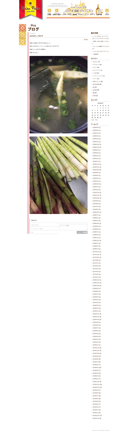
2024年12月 (96, 144)
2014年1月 (96, 378)
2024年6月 (96, 153)
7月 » (96, 120)
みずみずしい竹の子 (36, 36)
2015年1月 (96, 345)
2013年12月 (96, 381)
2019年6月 (96, 235)
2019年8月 (96, 229)
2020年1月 (96, 220)
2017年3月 (96, 274)
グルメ (95, 67)
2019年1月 (96, 237)
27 (92, 117)
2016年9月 (96, 288)
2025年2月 (96, 139)
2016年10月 (96, 285)
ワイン (95, 78)
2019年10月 (96, 223)
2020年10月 (96, 212)
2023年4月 (96, 178)
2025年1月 (96, 141)
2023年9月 (96, 172)
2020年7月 (96, 215)
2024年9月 (96, 150)
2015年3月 (96, 339)
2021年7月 (96, 206)
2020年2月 (96, 218)
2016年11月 (96, 283)
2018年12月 (96, 240)
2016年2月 (96, 308)
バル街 (95, 73)
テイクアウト (96, 70)
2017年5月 (96, 268)
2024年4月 (96, 155)
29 (97, 117)
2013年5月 (96, 401)
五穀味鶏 (95, 54)
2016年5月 (96, 299)
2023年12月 (96, 164)
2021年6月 (96, 209)
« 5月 (92, 120)
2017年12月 (96, 251)
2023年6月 (96, 175)
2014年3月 (96, 373)
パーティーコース (98, 76)
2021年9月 (96, 201)
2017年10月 (96, 257)
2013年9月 (96, 390)
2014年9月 (96, 356)
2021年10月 (96, 198)
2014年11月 (96, 350)
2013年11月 (96, 384)
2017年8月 (96, 260)
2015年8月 (96, 325)
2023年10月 (96, 170)
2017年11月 (96, 254)
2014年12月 (96, 348)
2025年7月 (96, 133)
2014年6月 (96, 364)
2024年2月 (96, 158)
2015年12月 (96, 314)
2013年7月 (96, 395)
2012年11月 (96, 418)
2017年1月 (96, 277)
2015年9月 (96, 322)
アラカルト (96, 64)
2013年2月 (96, 410)
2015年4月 (96, 336)
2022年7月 (96, 187)
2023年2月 (96, 181)
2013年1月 (96, 412)
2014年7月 (96, 362)
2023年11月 (96, 167)
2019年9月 (96, 226)
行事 (94, 95)
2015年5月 (96, 333)
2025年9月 (96, 130)
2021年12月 (96, 192)
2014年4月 (96, 370)
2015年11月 (96, 316)
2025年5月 (96, 136)
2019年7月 (96, 232)
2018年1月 (96, 249)
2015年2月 (96, 342)
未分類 (86, 39)
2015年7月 (96, 328)
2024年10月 (96, 147)
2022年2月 (96, 189)
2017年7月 (96, 263)
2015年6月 (96, 330)
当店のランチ (96, 81)
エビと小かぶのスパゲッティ (101, 51)
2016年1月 (96, 311)
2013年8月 (96, 393)
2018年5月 (96, 246)
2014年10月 (96, 353)
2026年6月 (96, 127)
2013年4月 (96, 404)
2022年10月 (96, 184)
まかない (95, 61)
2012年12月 (96, 415)
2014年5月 (96, 367)
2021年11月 (96, 195)
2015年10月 (96, 319)
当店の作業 (96, 84)
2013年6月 (96, 398)
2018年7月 (96, 243)
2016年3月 (96, 305)
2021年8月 (96, 203)
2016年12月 (96, 280)
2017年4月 (96, 271)
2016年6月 (96, 297)
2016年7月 (96, 294)
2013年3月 (96, 407)
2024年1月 (96, 161)
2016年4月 (96, 302)
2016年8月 (96, 291)
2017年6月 (96, 266)
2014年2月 (96, 376)
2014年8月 (96, 359)
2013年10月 (96, 387)
